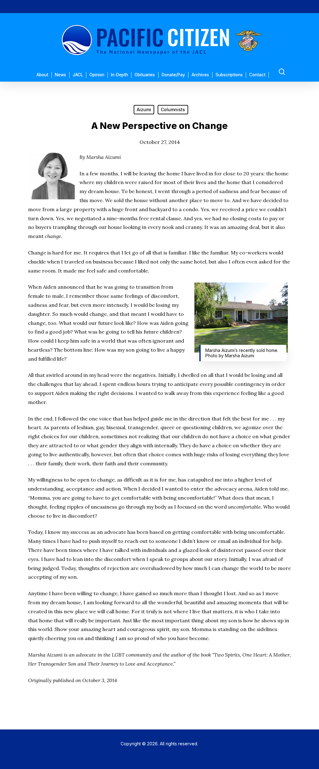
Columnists (173, 109)
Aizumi (144, 109)
